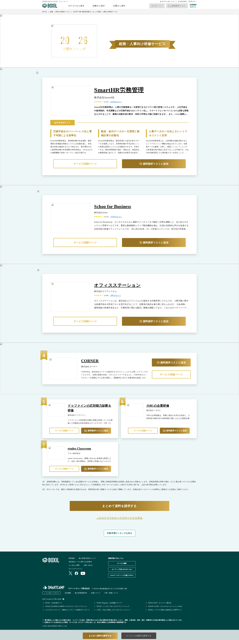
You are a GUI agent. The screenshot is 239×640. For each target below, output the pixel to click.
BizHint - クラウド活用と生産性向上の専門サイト (165, 610)
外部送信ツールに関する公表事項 (80, 561)
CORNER (90, 361)
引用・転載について (111, 593)
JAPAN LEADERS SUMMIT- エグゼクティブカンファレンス (66, 606)
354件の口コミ (116, 102)
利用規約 (72, 558)
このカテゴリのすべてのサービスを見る (119, 518)
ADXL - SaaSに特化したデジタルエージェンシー (113, 610)
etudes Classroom (79, 448)
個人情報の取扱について (87, 558)
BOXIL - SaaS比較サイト (53, 603)
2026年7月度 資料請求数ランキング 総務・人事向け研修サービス (95, 12)
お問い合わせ (88, 565)
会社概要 (68, 593)
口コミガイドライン (76, 568)
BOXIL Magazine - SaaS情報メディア (109, 603)
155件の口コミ (116, 217)
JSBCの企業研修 (157, 405)
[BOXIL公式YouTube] (83, 573)
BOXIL (44, 12)
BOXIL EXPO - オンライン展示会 (159, 603)
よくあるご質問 (74, 565)
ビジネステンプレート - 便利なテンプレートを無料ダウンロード (67, 610)
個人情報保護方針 (81, 593)
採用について (95, 593)
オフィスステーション (117, 285)
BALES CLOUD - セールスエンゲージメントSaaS (165, 606)
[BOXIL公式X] (70, 573)
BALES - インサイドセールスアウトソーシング (113, 606)
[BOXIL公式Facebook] (76, 574)
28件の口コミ (115, 295)
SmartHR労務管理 (119, 90)
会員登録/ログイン (193, 6)
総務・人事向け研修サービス (60, 12)
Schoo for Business (112, 206)
